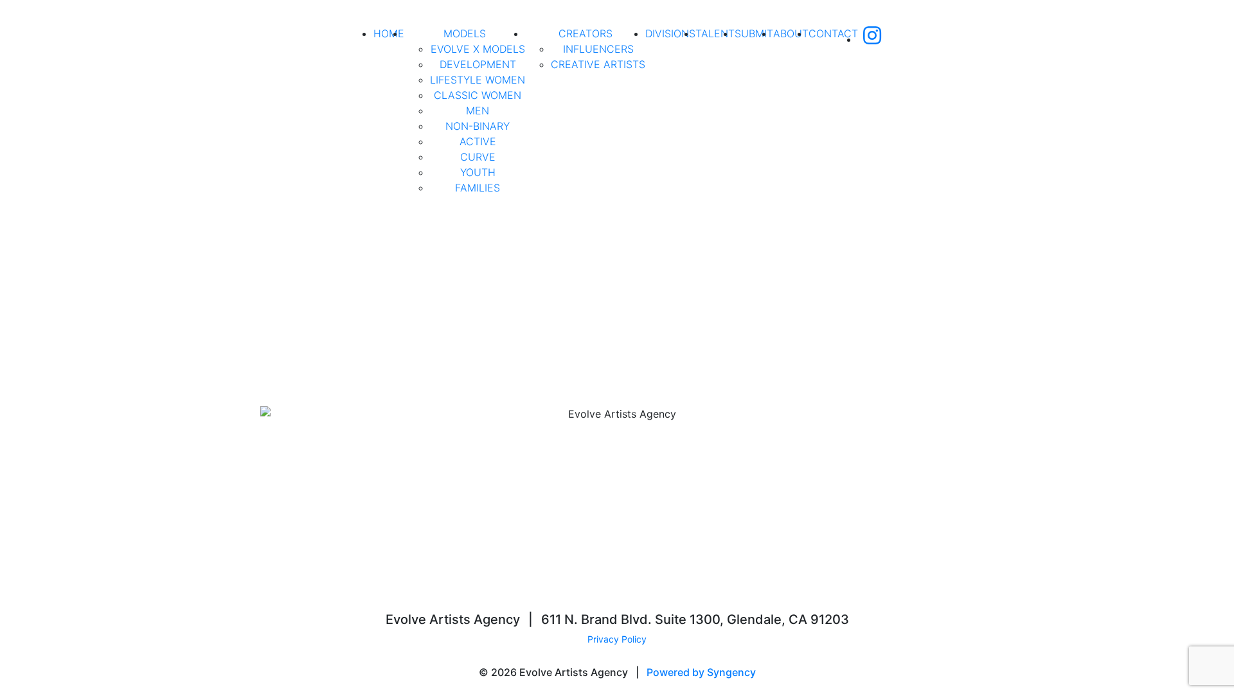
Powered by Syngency (701, 672)
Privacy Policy (617, 639)
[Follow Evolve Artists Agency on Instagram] (872, 39)
